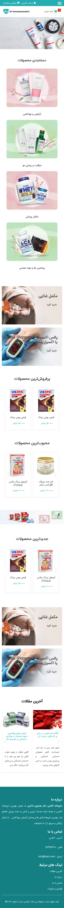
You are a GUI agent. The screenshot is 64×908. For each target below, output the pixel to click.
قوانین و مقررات (54, 889)
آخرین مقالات (55, 871)
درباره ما (58, 877)
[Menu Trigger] (60, 3)
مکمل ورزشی (32, 217)
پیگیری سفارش (10, 3)
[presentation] (8, 408)
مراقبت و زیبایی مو (32, 165)
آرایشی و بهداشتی (32, 114)
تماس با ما (57, 883)
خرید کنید (52, 305)
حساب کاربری (27, 3)
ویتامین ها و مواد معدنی (32, 268)
